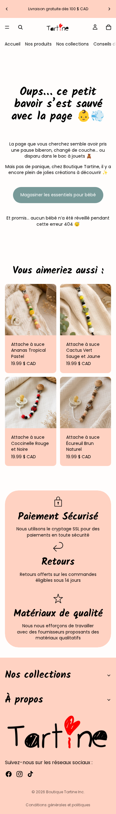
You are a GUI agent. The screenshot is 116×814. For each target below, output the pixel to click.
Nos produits (38, 44)
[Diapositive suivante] (109, 9)
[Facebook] (8, 774)
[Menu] (7, 27)
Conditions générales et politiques (58, 804)
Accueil (12, 44)
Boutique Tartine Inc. (65, 791)
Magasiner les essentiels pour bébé (58, 195)
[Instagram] (19, 774)
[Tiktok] (30, 774)
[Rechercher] (20, 27)
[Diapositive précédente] (7, 9)
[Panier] (108, 27)
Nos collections (72, 44)
